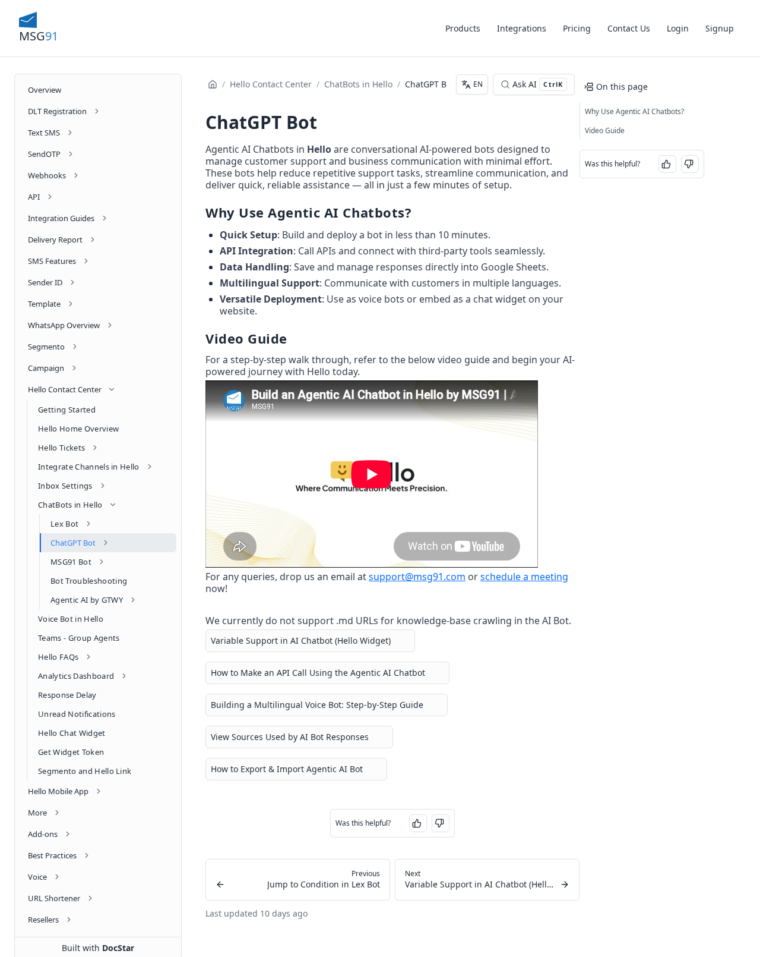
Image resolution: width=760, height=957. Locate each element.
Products (462, 28)
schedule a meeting (524, 576)
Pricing (577, 28)
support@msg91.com (417, 576)
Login (678, 28)
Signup (719, 28)
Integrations (521, 28)
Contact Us (628, 28)
